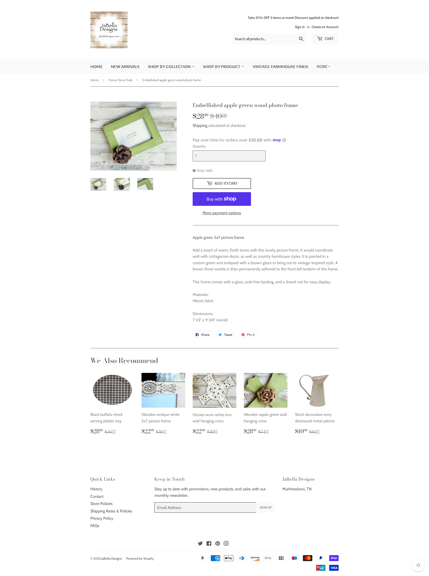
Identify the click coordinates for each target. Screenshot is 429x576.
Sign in (300, 27)
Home (96, 66)
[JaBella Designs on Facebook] (209, 544)
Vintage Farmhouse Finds (280, 66)
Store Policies (101, 503)
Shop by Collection (170, 66)
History (96, 489)
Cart (329, 38)
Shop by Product (222, 66)
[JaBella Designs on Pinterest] (217, 544)
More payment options (222, 213)
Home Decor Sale (120, 80)
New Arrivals (125, 66)
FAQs (94, 525)
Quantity (199, 146)
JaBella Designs (112, 558)
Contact (97, 496)
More (322, 66)
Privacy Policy (101, 518)
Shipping (200, 125)
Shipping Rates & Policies (111, 511)
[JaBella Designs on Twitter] (200, 544)
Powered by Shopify (140, 558)
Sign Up (266, 507)
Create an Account (325, 27)
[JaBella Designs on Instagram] (226, 544)
